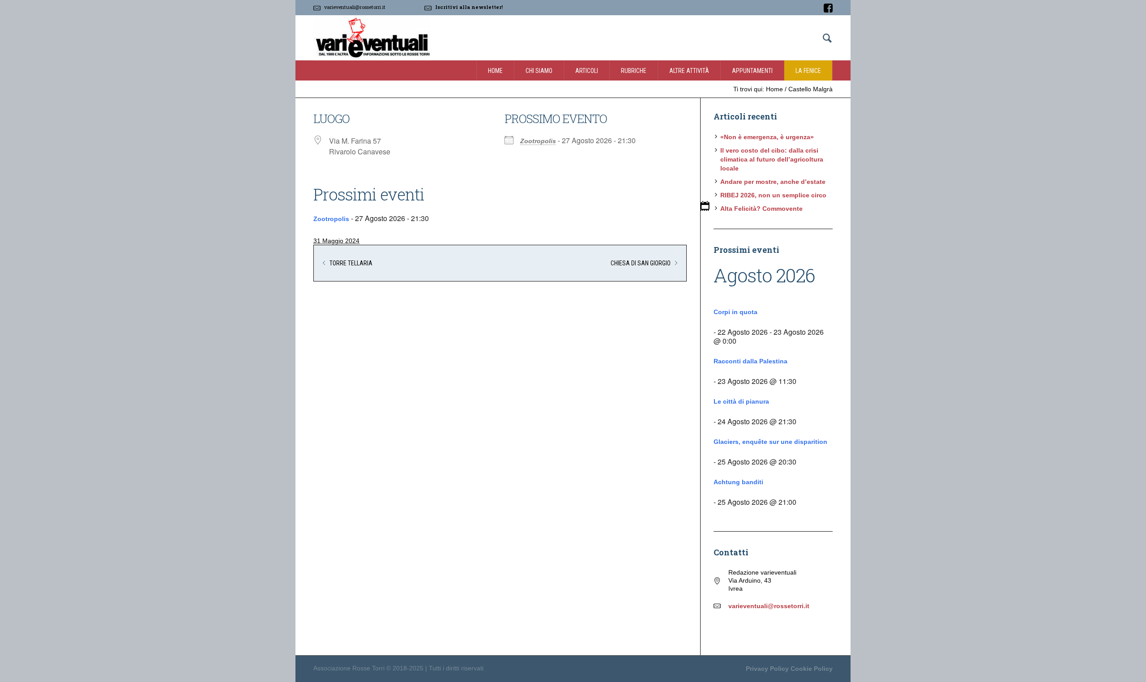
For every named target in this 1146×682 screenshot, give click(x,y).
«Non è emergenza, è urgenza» (767, 137)
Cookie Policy (812, 668)
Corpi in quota (735, 311)
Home (774, 89)
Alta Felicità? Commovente (761, 208)
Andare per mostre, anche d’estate (772, 181)
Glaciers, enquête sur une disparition (770, 441)
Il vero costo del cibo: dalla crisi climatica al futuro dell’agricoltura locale (771, 159)
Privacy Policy (767, 668)
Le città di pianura (741, 401)
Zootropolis (538, 141)
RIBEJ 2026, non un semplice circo (773, 195)
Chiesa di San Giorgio (641, 263)
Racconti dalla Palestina (750, 361)
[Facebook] (828, 8)
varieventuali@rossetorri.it (354, 7)
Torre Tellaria (350, 263)
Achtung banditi (738, 482)
